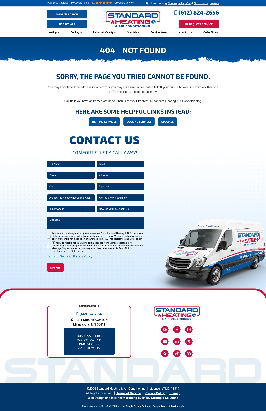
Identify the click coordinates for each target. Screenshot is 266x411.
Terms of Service (59, 256)
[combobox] (71, 197)
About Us (184, 32)
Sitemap (174, 393)
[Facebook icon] (177, 329)
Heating (52, 32)
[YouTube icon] (165, 341)
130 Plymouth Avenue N (90, 322)
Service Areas (159, 32)
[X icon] (189, 341)
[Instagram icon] (189, 329)
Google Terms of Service (165, 406)
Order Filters (210, 32)
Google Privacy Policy (136, 406)
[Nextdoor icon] (189, 353)
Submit (55, 267)
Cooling (75, 32)
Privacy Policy (82, 256)
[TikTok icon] (177, 353)
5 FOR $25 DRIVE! (67, 14)
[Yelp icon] (165, 353)
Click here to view (124, 2)
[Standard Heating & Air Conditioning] (133, 19)
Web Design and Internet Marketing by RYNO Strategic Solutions (133, 398)
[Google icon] (165, 329)
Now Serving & (184, 3)
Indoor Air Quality (103, 32)
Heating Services (104, 121)
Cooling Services (139, 121)
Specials (132, 32)
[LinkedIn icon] (177, 341)
